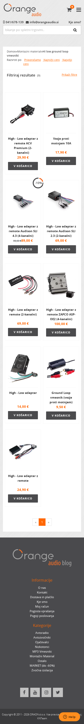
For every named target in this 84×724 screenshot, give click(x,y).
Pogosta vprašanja (42, 611)
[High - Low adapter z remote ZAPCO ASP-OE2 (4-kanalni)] (61, 285)
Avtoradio (42, 633)
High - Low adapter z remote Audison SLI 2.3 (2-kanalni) (61, 231)
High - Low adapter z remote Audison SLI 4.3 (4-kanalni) (23, 231)
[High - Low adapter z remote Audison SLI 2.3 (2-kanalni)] (61, 202)
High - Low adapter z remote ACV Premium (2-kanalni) (23, 146)
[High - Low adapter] (23, 368)
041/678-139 (15, 22)
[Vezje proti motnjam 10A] (61, 114)
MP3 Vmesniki (42, 651)
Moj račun (42, 606)
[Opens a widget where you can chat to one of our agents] (69, 717)
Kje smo (42, 602)
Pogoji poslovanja (42, 616)
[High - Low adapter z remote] (23, 452)
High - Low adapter (23, 393)
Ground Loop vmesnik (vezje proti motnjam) (61, 397)
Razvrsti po (14, 60)
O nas (42, 588)
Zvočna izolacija (42, 670)
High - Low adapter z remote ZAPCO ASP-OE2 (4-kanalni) (61, 314)
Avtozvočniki (42, 637)
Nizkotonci (42, 647)
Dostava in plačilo (42, 597)
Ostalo (42, 661)
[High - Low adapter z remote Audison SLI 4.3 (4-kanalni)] (23, 202)
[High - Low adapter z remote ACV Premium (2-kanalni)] (23, 114)
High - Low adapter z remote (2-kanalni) (23, 312)
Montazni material (29, 51)
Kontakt (42, 592)
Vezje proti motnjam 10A (61, 141)
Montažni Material (42, 656)
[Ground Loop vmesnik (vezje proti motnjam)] (61, 368)
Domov (11, 51)
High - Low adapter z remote (23, 478)
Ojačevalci (42, 642)
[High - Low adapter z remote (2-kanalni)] (23, 285)
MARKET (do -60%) (42, 665)
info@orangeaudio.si (44, 22)
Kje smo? (75, 22)
